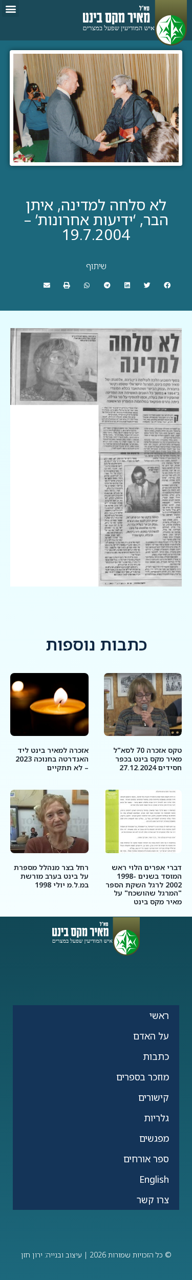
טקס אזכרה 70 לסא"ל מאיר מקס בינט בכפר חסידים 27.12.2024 (147, 758)
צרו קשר (153, 1200)
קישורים (153, 1097)
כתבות (156, 1056)
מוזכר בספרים (142, 1077)
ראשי (159, 1015)
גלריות (156, 1118)
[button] (10, 8)
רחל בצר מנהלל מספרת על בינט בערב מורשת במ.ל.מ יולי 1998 (51, 876)
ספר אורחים (146, 1159)
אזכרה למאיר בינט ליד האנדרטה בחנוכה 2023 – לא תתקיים (52, 758)
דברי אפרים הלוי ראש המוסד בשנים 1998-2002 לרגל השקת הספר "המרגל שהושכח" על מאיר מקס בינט (143, 884)
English (154, 1179)
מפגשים (154, 1138)
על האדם (151, 1036)
